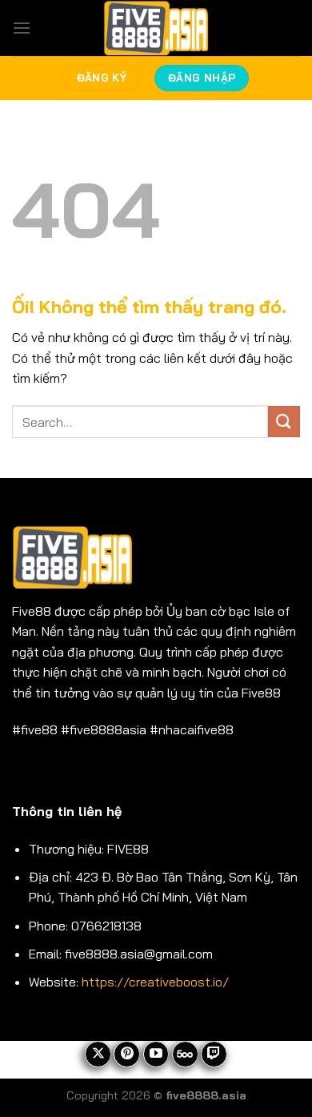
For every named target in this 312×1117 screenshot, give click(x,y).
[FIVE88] (156, 28)
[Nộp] (284, 421)
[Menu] (21, 27)
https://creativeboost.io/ (155, 982)
